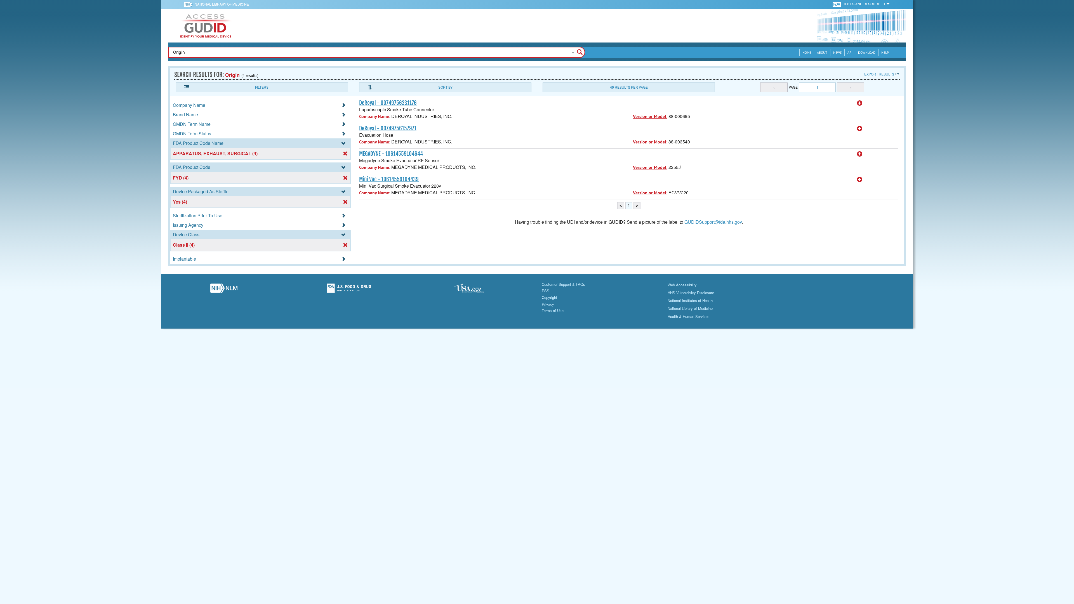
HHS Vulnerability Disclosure (691, 292)
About (822, 52)
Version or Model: (650, 116)
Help (885, 52)
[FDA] (837, 3)
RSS (545, 290)
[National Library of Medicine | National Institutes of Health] (223, 290)
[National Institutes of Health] (189, 4)
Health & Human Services (689, 316)
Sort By (445, 87)
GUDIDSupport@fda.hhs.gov (713, 222)
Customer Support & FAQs (563, 284)
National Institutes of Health (690, 300)
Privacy (548, 304)
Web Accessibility (682, 284)
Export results (879, 74)
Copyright (549, 297)
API (849, 52)
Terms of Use (553, 310)
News (837, 52)
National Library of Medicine (222, 4)
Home (806, 52)
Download (866, 52)
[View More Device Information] (860, 103)
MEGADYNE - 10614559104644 (391, 153)
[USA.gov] (474, 290)
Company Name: (374, 116)
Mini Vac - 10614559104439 (389, 179)
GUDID (206, 26)
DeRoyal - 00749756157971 (387, 128)
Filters (261, 87)
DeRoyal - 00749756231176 (388, 103)
